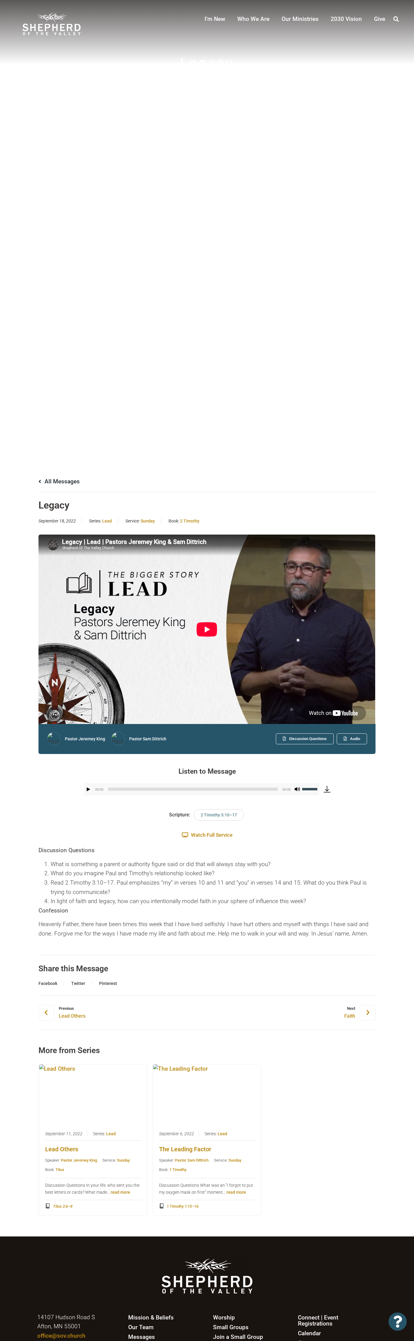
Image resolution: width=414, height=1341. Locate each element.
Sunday (148, 521)
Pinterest (108, 983)
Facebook (47, 983)
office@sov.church (61, 1335)
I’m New (215, 18)
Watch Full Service (211, 835)
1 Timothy (177, 1169)
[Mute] (297, 789)
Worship (224, 1317)
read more (120, 1192)
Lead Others (61, 1149)
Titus (59, 1169)
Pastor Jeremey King (85, 738)
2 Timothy (189, 521)
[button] (396, 19)
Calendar (309, 1333)
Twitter (78, 983)
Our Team (141, 1327)
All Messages (61, 481)
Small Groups (231, 1327)
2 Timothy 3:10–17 (219, 814)
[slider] (310, 788)
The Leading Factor (185, 1149)
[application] (201, 789)
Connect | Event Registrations (318, 1320)
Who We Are (253, 18)
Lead (107, 521)
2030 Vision (346, 18)
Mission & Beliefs (151, 1317)
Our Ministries (300, 18)
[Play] (88, 789)
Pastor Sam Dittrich (147, 738)
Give (379, 18)
